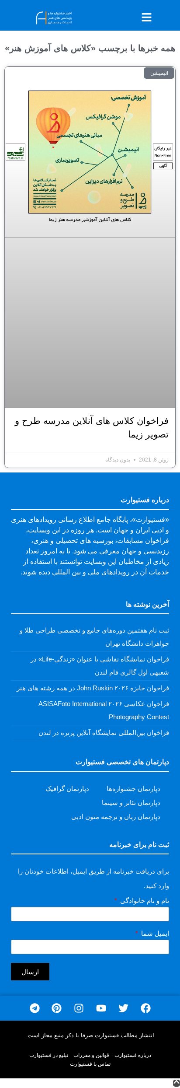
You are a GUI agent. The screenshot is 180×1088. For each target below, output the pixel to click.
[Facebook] (146, 1008)
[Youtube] (101, 1008)
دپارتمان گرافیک (67, 788)
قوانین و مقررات (91, 1055)
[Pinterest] (56, 1008)
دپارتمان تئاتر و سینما (131, 802)
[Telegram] (35, 1008)
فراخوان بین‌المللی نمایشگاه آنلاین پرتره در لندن (103, 732)
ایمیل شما (154, 933)
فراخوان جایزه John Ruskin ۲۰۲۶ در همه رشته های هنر (93, 688)
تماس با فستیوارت (90, 1064)
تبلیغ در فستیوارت (48, 1055)
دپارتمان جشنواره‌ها (133, 788)
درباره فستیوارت (132, 1055)
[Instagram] (79, 1008)
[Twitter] (123, 1008)
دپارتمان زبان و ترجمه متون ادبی (115, 816)
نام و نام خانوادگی (143, 900)
